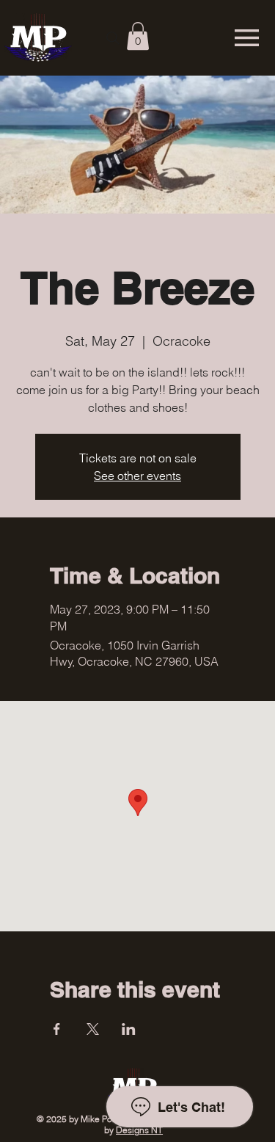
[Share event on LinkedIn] (129, 1029)
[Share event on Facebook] (57, 1029)
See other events (137, 475)
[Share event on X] (93, 1029)
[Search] (113, 38)
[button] (138, 36)
